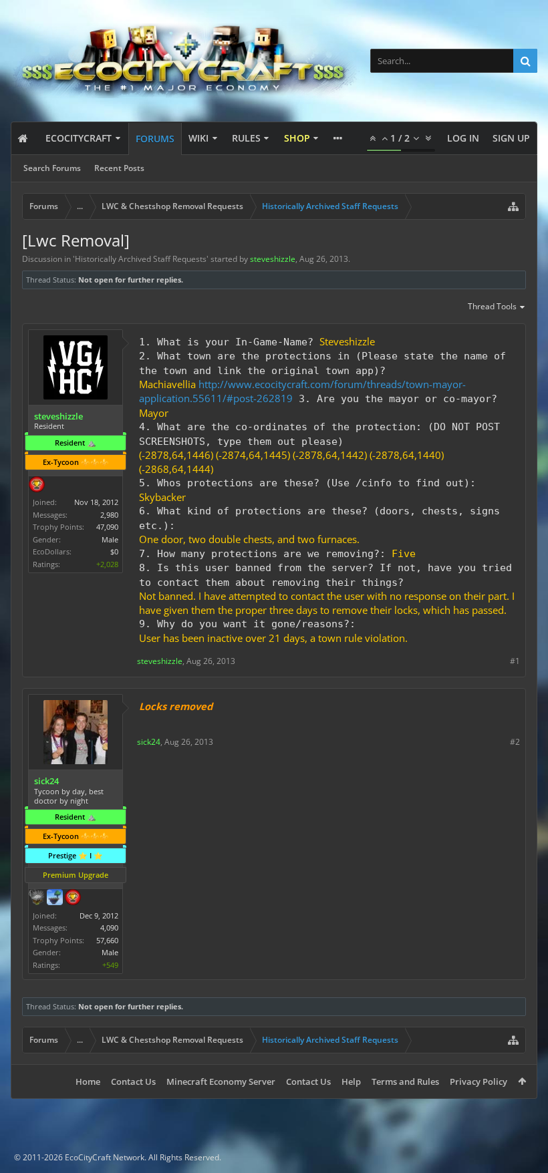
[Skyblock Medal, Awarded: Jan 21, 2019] (55, 898)
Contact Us (133, 1081)
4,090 (109, 928)
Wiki (198, 138)
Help (351, 1081)
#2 (515, 742)
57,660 (107, 940)
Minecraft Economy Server (220, 1081)
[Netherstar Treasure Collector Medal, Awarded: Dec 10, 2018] (37, 898)
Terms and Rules (405, 1081)
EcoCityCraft (78, 138)
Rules (246, 138)
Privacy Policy (478, 1081)
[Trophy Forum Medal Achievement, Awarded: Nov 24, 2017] (73, 898)
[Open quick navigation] (513, 206)
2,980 (109, 515)
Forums (155, 138)
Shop (297, 138)
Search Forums (52, 168)
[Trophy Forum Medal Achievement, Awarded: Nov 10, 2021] (37, 485)
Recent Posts (119, 168)
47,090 (107, 527)
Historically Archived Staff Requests (141, 259)
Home (88, 1081)
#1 (515, 661)
